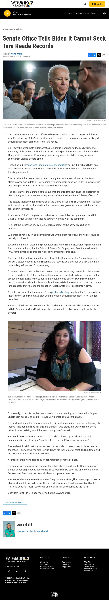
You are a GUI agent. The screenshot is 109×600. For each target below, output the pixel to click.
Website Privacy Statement (90, 570)
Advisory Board (46, 567)
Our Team (44, 564)
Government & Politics (13, 29)
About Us (44, 562)
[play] (7, 13)
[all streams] (105, 13)
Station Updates (47, 569)
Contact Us (66, 562)
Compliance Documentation (90, 565)
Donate (98, 4)
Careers (65, 564)
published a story (60, 292)
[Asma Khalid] (9, 529)
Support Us (66, 567)
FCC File (87, 562)
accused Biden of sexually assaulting (47, 165)
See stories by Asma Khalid (32, 531)
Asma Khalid (16, 53)
